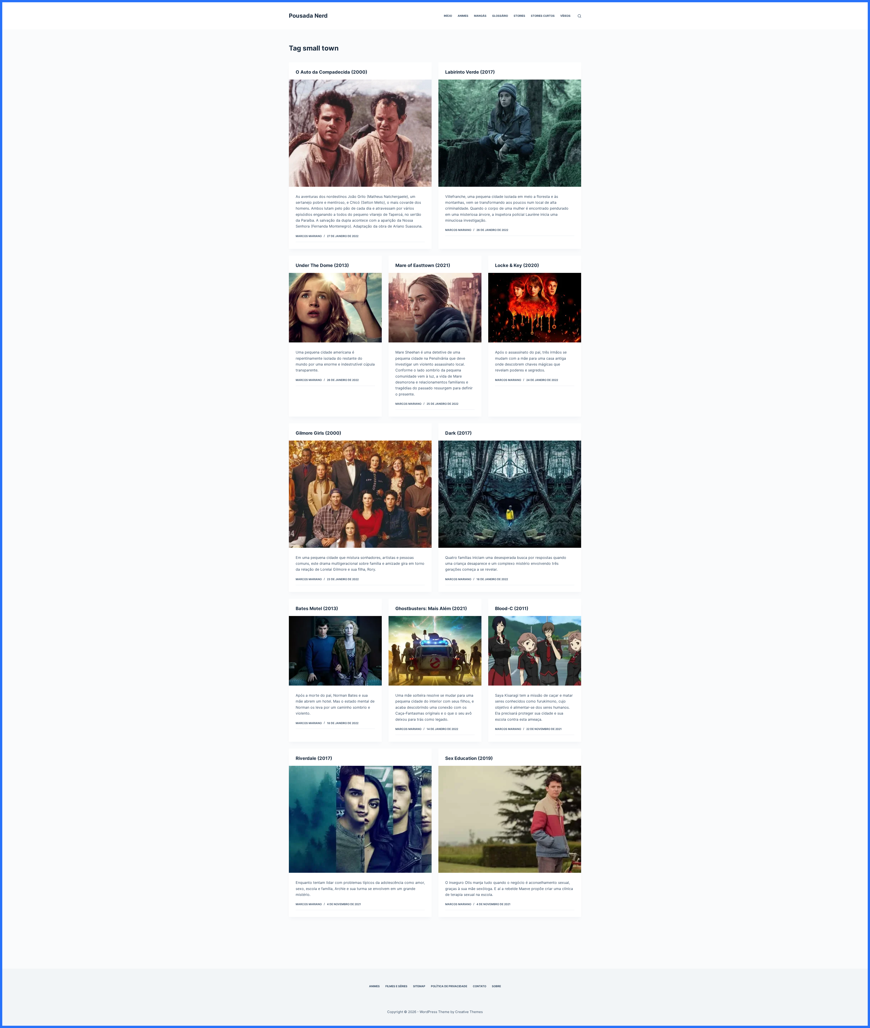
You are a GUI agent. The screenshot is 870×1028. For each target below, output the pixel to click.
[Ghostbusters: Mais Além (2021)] (435, 651)
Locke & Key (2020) (517, 265)
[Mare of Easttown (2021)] (435, 308)
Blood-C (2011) (511, 608)
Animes (463, 15)
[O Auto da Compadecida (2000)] (360, 133)
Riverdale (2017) (314, 758)
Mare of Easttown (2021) (422, 265)
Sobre (496, 986)
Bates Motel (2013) (317, 608)
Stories (519, 15)
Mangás (480, 15)
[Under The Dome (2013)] (335, 308)
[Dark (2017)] (509, 494)
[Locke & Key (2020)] (534, 308)
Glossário (500, 15)
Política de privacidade (449, 986)
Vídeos (565, 15)
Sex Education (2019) (469, 758)
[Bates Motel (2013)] (335, 651)
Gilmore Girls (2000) (318, 433)
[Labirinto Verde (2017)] (509, 133)
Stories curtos (543, 15)
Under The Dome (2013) (322, 265)
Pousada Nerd (308, 15)
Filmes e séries (396, 986)
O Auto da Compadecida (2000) (331, 72)
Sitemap (419, 986)
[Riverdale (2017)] (360, 819)
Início (448, 15)
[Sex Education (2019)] (509, 819)
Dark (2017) (458, 433)
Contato (479, 986)
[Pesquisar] (579, 16)
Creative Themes (469, 1012)
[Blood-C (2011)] (534, 651)
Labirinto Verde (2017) (470, 72)
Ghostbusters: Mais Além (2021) (431, 608)
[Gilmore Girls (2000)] (360, 494)
